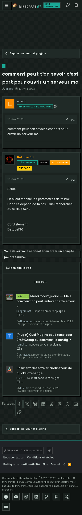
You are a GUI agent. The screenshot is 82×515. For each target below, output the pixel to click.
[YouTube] (6, 507)
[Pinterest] (46, 496)
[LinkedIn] (36, 496)
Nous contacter (14, 457)
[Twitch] (56, 496)
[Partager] (67, 120)
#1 (73, 119)
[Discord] (16, 496)
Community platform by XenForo (36, 478)
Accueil (55, 464)
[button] (6, 5)
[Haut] (64, 464)
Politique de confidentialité (21, 464)
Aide (45, 464)
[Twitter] (66, 496)
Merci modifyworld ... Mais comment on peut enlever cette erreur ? (45, 301)
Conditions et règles (40, 457)
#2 (73, 179)
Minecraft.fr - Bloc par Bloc (24, 450)
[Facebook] (6, 496)
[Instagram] (26, 496)
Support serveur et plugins (49, 311)
